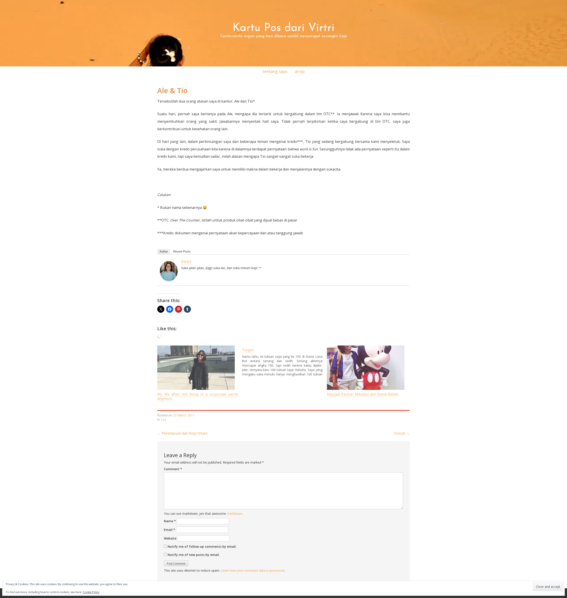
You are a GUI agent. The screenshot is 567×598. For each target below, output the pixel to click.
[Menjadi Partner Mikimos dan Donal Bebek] (367, 368)
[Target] (284, 361)
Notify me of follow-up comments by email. (202, 546)
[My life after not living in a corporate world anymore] (197, 368)
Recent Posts (182, 251)
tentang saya (274, 71)
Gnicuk (402, 433)
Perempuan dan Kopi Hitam (182, 433)
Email (169, 530)
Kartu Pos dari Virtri (284, 28)
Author (163, 251)
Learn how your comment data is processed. (253, 570)
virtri (186, 261)
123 (163, 419)
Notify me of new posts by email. (194, 555)
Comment (173, 469)
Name (170, 521)
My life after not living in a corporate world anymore (197, 396)
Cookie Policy (91, 592)
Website (170, 538)
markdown (234, 513)
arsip (300, 71)
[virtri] (169, 270)
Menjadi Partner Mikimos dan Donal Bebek (362, 394)
